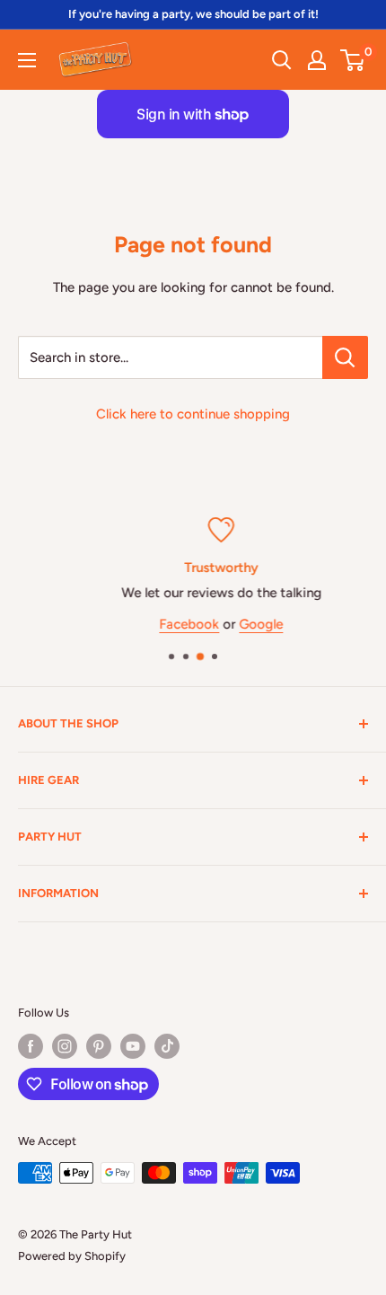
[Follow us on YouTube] (132, 1046)
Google (240, 623)
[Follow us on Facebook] (30, 1046)
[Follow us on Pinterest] (98, 1046)
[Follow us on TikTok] (167, 1046)
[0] (353, 60)
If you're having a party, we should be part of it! (193, 14)
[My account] (317, 60)
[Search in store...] (345, 357)
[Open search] (282, 60)
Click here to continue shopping (193, 414)
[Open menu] (27, 60)
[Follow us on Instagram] (64, 1046)
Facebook (168, 623)
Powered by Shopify (72, 1256)
